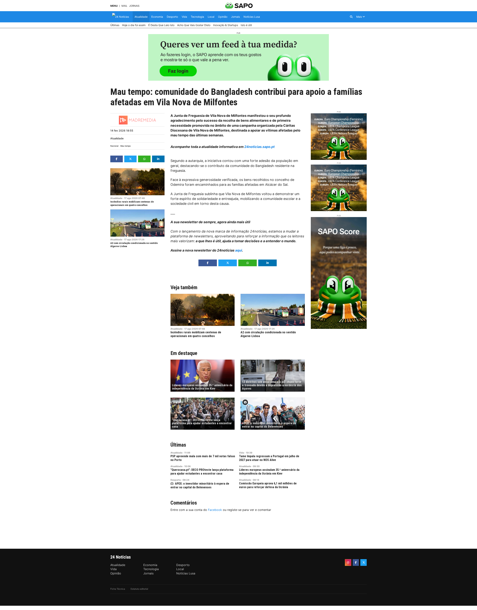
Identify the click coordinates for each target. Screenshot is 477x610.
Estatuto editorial (139, 588)
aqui (238, 250)
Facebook (215, 510)
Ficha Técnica (117, 588)
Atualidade (117, 138)
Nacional (114, 146)
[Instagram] (348, 562)
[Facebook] (356, 562)
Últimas (178, 445)
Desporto (175, 479)
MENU (114, 6)
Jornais (134, 6)
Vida (241, 452)
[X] (363, 562)
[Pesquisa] (351, 16)
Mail (124, 6)
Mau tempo (125, 146)
